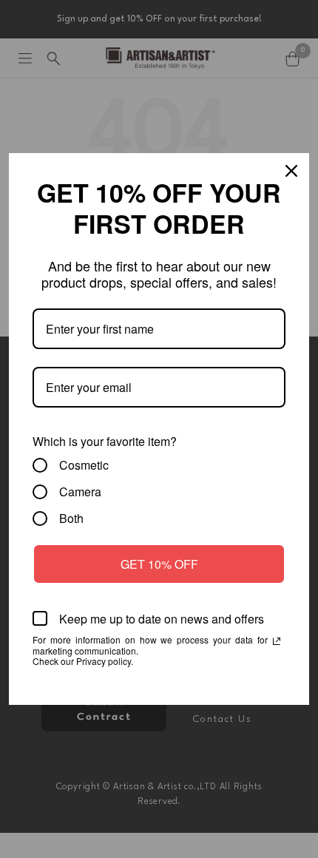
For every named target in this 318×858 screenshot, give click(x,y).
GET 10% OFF (159, 563)
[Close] (291, 171)
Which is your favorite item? (105, 441)
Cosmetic (84, 465)
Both (71, 518)
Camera (80, 491)
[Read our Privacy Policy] (276, 641)
